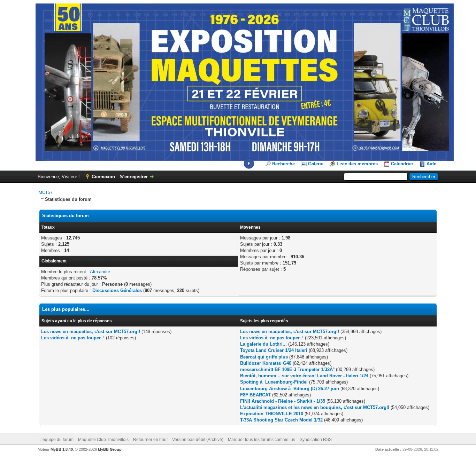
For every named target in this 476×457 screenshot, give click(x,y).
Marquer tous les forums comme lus (261, 439)
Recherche (283, 163)
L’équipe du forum (56, 439)
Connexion (103, 176)
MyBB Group (110, 449)
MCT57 (46, 192)
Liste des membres (357, 163)
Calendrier (402, 163)
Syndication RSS (316, 439)
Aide (431, 163)
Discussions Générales (117, 290)
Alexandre (100, 271)
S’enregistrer (134, 176)
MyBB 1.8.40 (62, 449)
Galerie (315, 163)
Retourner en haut (150, 439)
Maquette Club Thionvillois (103, 439)
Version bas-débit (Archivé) (197, 439)
